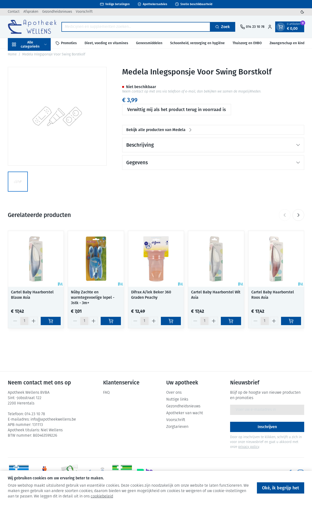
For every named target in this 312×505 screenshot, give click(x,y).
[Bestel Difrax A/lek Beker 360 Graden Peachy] (171, 321)
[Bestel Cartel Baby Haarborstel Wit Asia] (231, 321)
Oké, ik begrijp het (280, 488)
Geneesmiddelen (149, 43)
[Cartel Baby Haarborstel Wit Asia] (216, 259)
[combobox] (135, 27)
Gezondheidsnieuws (57, 12)
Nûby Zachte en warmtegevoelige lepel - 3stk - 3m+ (92, 297)
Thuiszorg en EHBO (247, 43)
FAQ (106, 393)
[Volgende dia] (298, 215)
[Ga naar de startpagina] (32, 27)
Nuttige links (177, 400)
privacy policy (248, 447)
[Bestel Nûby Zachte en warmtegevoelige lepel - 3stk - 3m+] (111, 321)
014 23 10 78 (35, 414)
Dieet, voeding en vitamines (106, 43)
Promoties (69, 43)
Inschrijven (267, 426)
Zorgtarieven (177, 427)
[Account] (269, 26)
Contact (14, 12)
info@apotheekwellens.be (53, 420)
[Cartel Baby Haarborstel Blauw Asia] (36, 259)
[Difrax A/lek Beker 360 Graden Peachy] (156, 259)
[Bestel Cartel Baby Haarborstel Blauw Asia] (51, 321)
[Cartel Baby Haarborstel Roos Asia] (276, 259)
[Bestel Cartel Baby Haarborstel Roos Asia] (291, 321)
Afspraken (30, 12)
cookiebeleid (102, 496)
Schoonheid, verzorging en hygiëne (197, 43)
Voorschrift (84, 12)
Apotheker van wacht (184, 413)
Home (12, 54)
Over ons (174, 393)
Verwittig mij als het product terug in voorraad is (176, 109)
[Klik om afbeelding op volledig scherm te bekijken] (57, 116)
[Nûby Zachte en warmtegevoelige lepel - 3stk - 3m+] (96, 259)
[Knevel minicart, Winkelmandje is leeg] (280, 26)
